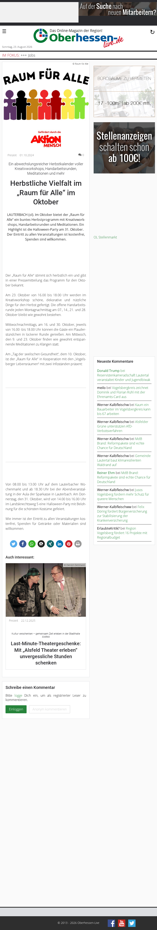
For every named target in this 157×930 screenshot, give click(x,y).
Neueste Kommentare (115, 361)
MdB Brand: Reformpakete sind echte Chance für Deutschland (120, 443)
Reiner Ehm (106, 473)
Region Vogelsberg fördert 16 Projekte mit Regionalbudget (122, 533)
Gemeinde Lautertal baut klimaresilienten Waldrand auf (124, 460)
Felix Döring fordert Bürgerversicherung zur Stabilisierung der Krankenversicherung (122, 514)
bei (111, 370)
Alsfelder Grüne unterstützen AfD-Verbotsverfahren (122, 426)
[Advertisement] (46, 425)
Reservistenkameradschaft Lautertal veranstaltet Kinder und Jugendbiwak (123, 377)
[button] (13, 543)
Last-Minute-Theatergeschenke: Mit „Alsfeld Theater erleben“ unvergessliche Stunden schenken (46, 649)
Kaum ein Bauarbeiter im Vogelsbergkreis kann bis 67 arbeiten (123, 409)
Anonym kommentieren (50, 709)
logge (18, 695)
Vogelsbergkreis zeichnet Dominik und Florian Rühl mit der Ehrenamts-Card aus (122, 392)
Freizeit (12, 155)
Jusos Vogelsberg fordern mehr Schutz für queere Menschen (123, 494)
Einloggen (16, 709)
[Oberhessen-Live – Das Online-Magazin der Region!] (78, 38)
